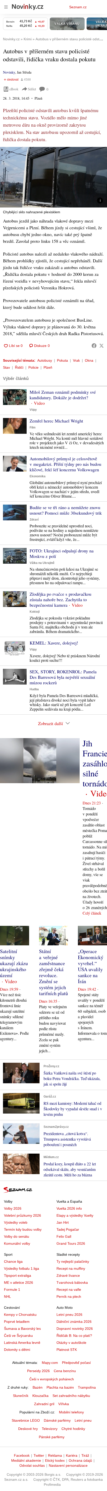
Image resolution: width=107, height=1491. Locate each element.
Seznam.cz (78, 7)
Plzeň (48, 367)
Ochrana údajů (80, 1460)
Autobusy (44, 360)
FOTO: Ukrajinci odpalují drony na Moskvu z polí (62, 553)
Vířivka (63, 1404)
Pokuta (62, 360)
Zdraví (34, 519)
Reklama (55, 1455)
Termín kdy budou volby (23, 1229)
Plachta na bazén (60, 1387)
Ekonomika (38, 476)
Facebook (22, 1455)
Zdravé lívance (68, 1275)
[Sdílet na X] (101, 345)
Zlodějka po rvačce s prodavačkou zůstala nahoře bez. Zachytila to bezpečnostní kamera (60, 599)
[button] (53, 177)
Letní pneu (83, 1420)
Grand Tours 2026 (70, 1243)
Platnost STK (66, 1350)
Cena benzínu (65, 1371)
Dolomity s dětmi (17, 1350)
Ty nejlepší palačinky (72, 1261)
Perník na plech (68, 1297)
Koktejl (35, 611)
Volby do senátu (16, 1236)
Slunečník (20, 1396)
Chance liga (13, 1261)
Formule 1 (12, 1290)
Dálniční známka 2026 (74, 1322)
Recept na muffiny (70, 1268)
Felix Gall (63, 1236)
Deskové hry (28, 1429)
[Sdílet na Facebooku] (94, 345)
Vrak (76, 360)
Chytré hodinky (73, 1429)
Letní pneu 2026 (69, 1315)
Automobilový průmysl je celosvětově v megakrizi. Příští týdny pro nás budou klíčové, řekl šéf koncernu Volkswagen (65, 464)
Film (33, 427)
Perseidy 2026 (38, 1371)
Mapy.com (50, 1363)
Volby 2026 (12, 1208)
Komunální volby (17, 1243)
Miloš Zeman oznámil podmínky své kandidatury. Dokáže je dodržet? (63, 394)
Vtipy (33, 409)
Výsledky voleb (15, 1222)
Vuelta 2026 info (69, 1208)
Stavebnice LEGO (26, 1420)
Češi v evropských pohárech (51, 1379)
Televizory (49, 1429)
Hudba (34, 689)
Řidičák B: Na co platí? (74, 1336)
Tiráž (85, 1455)
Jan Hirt (62, 1222)
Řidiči (19, 367)
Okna (89, 360)
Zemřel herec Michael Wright (56, 421)
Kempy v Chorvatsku (20, 1315)
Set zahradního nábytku (71, 1396)
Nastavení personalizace (68, 1465)
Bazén (38, 1387)
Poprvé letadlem (17, 1322)
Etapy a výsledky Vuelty (74, 1215)
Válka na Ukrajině (42, 563)
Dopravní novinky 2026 (74, 1329)
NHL (7, 1297)
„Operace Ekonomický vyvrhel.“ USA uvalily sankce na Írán (90, 966)
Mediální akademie (26, 1460)
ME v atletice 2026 (18, 1283)
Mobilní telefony (71, 1412)
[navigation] (6, 7)
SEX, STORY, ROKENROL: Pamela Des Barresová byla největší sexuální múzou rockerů (63, 677)
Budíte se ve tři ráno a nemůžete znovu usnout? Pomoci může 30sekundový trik (66, 510)
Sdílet (32, 89)
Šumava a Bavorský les (22, 1329)
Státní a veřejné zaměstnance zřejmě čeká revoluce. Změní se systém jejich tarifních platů (53, 972)
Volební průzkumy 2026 (22, 1215)
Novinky (9, 72)
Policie (33, 367)
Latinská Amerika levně (22, 1343)
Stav (6, 367)
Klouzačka (40, 1396)
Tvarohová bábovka (72, 1283)
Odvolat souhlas (32, 1465)
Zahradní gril (44, 1404)
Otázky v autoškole (71, 1343)
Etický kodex (55, 1460)
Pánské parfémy (51, 1437)
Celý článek (92, 913)
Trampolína (87, 1387)
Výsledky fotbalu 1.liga (21, 1268)
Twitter (39, 1455)
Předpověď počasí (76, 1363)
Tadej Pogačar (67, 1229)
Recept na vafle (68, 1290)
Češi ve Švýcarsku (18, 1336)
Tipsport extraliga (17, 1275)
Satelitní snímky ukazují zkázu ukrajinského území (14, 963)
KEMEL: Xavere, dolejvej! (54, 643)
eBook (13, 89)
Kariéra (71, 1455)
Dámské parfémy (57, 1420)
